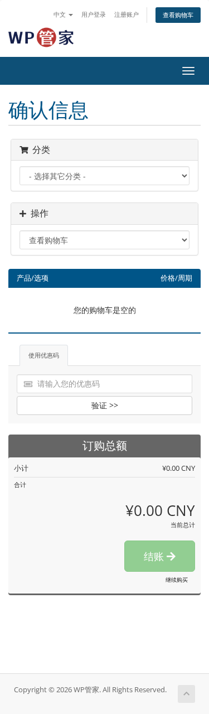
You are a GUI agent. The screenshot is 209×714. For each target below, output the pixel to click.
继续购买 (177, 579)
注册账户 (126, 14)
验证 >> (104, 405)
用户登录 (93, 14)
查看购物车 (178, 15)
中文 (60, 14)
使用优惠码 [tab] (43, 355)
